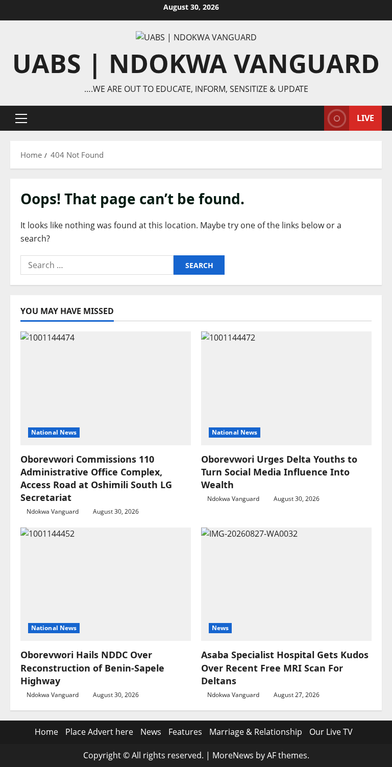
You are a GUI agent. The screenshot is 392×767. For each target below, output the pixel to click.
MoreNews (233, 755)
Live (365, 118)
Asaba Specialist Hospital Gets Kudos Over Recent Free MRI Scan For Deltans (285, 667)
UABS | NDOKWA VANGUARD (196, 63)
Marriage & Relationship (255, 731)
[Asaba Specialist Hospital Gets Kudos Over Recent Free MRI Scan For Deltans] (286, 584)
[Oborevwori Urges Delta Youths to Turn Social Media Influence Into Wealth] (286, 388)
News (220, 628)
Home (46, 731)
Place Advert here (99, 731)
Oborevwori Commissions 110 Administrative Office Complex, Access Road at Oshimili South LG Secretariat (96, 478)
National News (54, 432)
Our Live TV (331, 731)
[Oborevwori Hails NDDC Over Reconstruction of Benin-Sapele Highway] (105, 584)
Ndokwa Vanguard (53, 511)
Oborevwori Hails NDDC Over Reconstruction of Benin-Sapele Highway (92, 667)
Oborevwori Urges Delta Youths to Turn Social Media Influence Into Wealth (279, 472)
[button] (21, 118)
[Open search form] (313, 118)
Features (185, 731)
